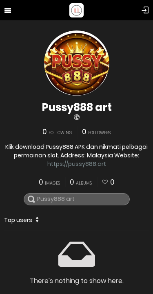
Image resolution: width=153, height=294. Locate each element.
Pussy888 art (77, 107)
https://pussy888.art (76, 164)
